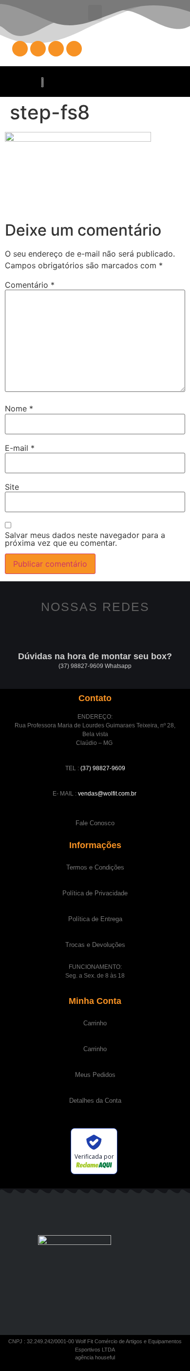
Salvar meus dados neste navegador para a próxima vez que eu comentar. (85, 539)
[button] (95, 13)
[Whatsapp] (74, 48)
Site (12, 487)
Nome (19, 408)
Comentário (30, 285)
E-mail (20, 448)
